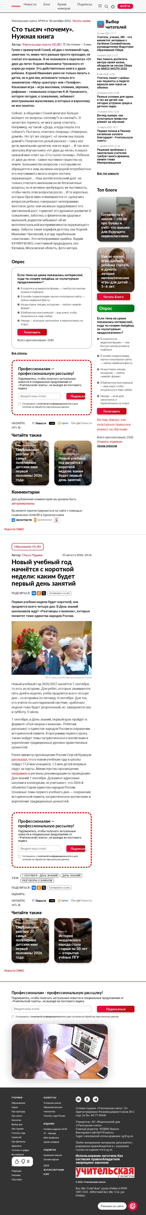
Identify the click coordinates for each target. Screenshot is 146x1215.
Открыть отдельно (109, 441)
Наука (15, 1107)
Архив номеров (64, 6)
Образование (18, 1103)
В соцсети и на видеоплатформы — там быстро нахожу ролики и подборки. (53, 290)
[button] (22, 519)
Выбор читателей (116, 24)
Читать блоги (113, 297)
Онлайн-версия (51, 1159)
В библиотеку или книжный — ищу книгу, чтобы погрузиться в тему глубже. (49, 314)
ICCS (46, 1165)
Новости (30, 4)
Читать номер (81, 20)
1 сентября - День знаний (40, 875)
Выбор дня (17, 1124)
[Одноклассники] (39, 593)
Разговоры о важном (37, 880)
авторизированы (23, 503)
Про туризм (18, 1129)
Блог (46, 4)
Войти (125, 6)
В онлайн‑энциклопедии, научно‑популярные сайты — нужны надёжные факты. (53, 298)
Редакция (16, 1171)
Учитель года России (54, 1116)
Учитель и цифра (20, 1150)
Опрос (105, 308)
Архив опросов (107, 446)
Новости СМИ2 (14, 529)
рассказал (19, 759)
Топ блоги (107, 189)
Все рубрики (18, 1154)
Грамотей (16, 1137)
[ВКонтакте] (34, 593)
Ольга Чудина (32, 555)
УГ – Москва (50, 1133)
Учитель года (18, 1133)
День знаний (71, 875)
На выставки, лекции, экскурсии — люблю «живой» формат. (51, 306)
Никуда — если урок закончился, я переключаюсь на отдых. (52, 322)
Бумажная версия (53, 1155)
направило (20, 773)
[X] (44, 593)
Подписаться (78, 396)
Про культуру (18, 1111)
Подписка (84, 4)
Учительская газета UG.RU (41, 44)
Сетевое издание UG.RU (55, 1129)
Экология (16, 1120)
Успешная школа (52, 1103)
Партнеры (17, 1179)
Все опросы (19, 353)
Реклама (16, 1175)
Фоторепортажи (54, 1170)
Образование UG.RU (26, 445)
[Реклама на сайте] (132, 1206)
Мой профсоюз (51, 1137)
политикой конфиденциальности (54, 404)
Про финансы (18, 1141)
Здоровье (16, 1146)
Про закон (17, 1116)
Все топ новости (108, 173)
